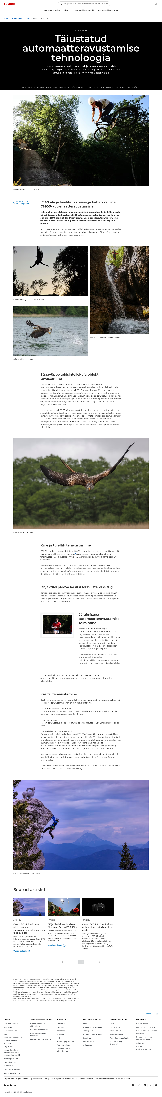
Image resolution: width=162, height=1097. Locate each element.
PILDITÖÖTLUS (134, 87)
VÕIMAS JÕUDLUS (79, 87)
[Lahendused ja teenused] (119, 10)
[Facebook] (133, 1085)
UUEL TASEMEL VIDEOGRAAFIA (100, 87)
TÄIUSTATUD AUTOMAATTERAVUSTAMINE (53, 87)
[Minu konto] (156, 4)
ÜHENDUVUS (120, 87)
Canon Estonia (10, 1085)
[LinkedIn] (145, 1085)
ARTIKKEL (17, 920)
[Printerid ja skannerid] (95, 10)
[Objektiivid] (73, 10)
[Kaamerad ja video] (61, 10)
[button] (63, 962)
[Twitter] (150, 1085)
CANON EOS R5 (81, 30)
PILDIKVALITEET (28, 87)
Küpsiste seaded (123, 1079)
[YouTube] (156, 1085)
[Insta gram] (139, 1085)
